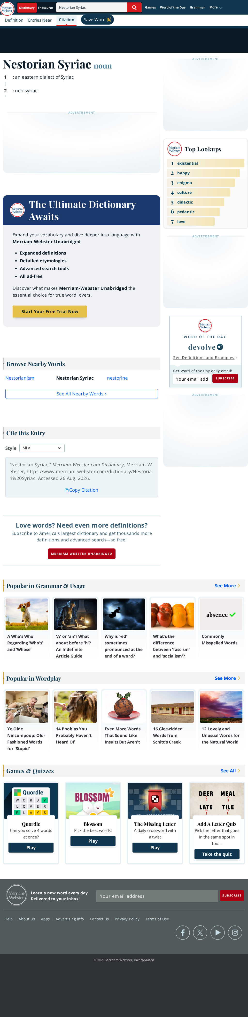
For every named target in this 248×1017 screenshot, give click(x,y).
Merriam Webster (16, 895)
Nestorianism (19, 378)
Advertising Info (70, 918)
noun (103, 65)
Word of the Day (173, 7)
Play (31, 847)
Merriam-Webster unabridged (81, 554)
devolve (202, 346)
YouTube (217, 932)
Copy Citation (83, 490)
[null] (220, 347)
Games (150, 7)
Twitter (200, 932)
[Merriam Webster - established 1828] (7, 6)
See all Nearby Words (80, 394)
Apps (46, 918)
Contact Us (100, 918)
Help (9, 918)
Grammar (197, 7)
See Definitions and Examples (203, 357)
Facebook (183, 932)
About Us (27, 918)
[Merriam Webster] (205, 326)
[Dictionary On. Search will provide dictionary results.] (36, 7)
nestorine (117, 378)
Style (10, 448)
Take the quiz (217, 854)
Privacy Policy (128, 918)
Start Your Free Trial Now (50, 311)
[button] (216, 7)
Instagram (235, 932)
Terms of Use (157, 918)
